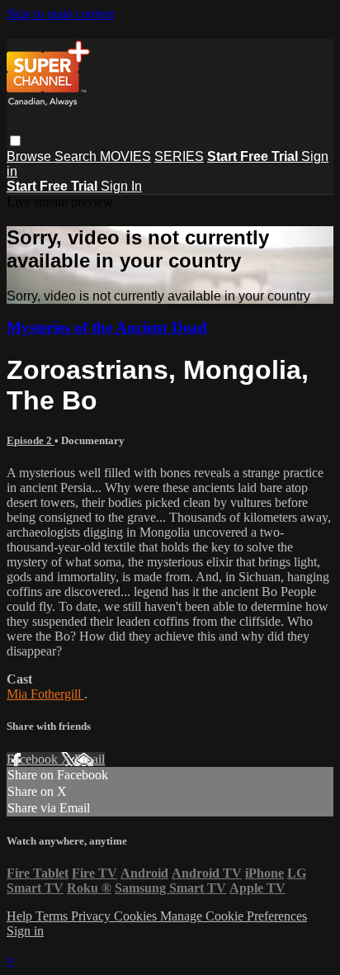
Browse (30, 156)
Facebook (34, 759)
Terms (53, 916)
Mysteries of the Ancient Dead (107, 327)
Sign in (25, 931)
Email (89, 759)
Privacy (92, 916)
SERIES (179, 156)
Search (77, 156)
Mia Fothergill (45, 694)
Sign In (121, 186)
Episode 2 (30, 440)
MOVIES (125, 156)
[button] (15, 140)
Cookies (137, 916)
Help (21, 916)
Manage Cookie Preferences (233, 916)
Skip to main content (60, 14)
